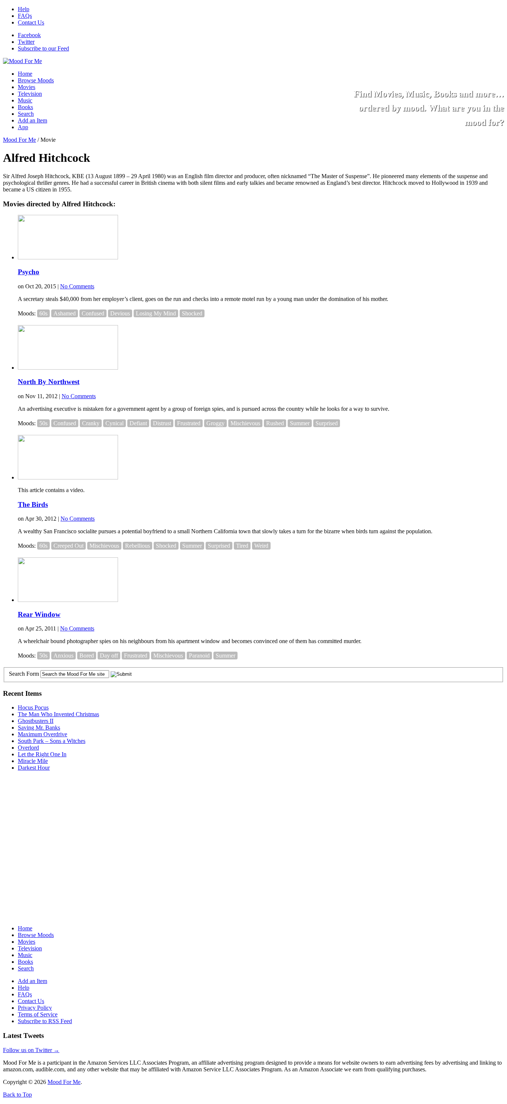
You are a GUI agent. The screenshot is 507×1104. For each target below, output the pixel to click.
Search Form (24, 674)
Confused (93, 313)
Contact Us (31, 22)
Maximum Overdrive (42, 734)
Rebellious (137, 546)
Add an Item (32, 120)
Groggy (215, 423)
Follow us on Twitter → (31, 1050)
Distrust (162, 423)
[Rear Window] (68, 600)
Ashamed (64, 313)
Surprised (326, 423)
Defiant (138, 423)
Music (25, 100)
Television (30, 94)
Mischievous (245, 423)
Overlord (28, 747)
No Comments (77, 286)
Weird (261, 546)
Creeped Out (68, 546)
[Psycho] (68, 257)
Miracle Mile (33, 761)
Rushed (275, 423)
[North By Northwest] (68, 367)
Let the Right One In (42, 754)
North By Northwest (48, 382)
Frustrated (188, 423)
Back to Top (17, 1094)
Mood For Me (19, 140)
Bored (86, 655)
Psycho (28, 272)
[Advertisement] (58, 823)
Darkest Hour (34, 767)
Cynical (114, 423)
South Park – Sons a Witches (51, 741)
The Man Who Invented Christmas (58, 714)
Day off (109, 655)
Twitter (26, 42)
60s (43, 313)
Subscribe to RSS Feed (45, 1021)
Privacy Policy (35, 1008)
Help (23, 9)
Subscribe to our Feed (43, 48)
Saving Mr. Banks (39, 727)
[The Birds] (68, 477)
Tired (242, 546)
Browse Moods (36, 80)
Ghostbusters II (35, 721)
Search (26, 114)
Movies (26, 87)
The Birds (33, 504)
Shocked (192, 313)
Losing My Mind (156, 313)
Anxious (63, 655)
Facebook (29, 35)
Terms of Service (38, 1014)
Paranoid (199, 655)
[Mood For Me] (22, 61)
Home (25, 74)
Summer (300, 423)
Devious (120, 313)
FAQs (25, 16)
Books (25, 107)
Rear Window (39, 614)
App (23, 127)
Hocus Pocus (33, 707)
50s (43, 423)
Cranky (90, 423)
